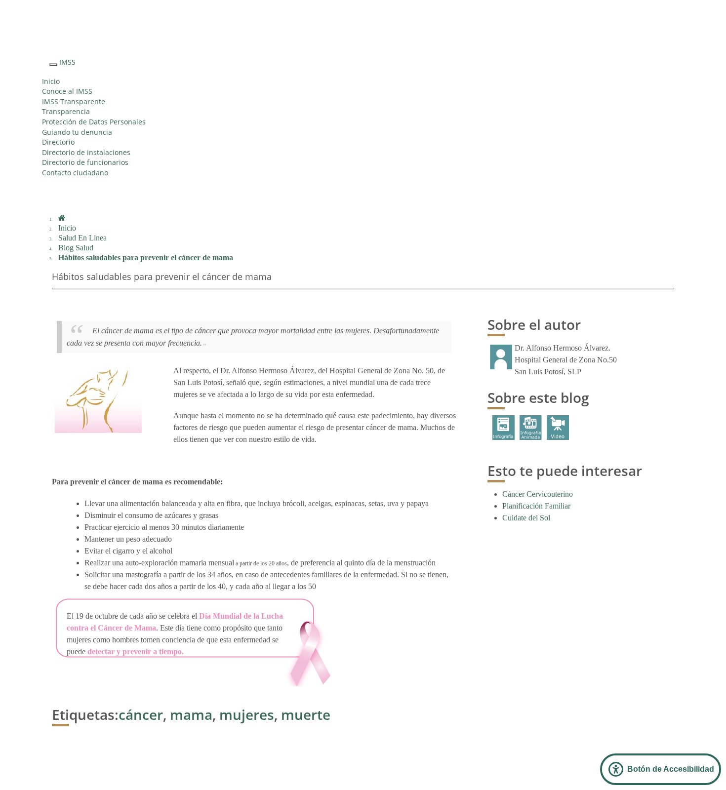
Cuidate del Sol (526, 518)
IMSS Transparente (73, 101)
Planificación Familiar (536, 506)
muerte (305, 714)
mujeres (246, 714)
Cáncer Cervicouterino (537, 494)
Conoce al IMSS (67, 91)
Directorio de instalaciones (86, 152)
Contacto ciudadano (75, 172)
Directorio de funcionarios (85, 162)
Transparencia (66, 111)
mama (189, 714)
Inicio (51, 81)
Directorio (58, 142)
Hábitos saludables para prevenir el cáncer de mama (145, 257)
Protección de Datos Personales (94, 121)
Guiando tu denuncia (77, 132)
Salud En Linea (82, 238)
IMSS (67, 62)
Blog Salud (75, 247)
